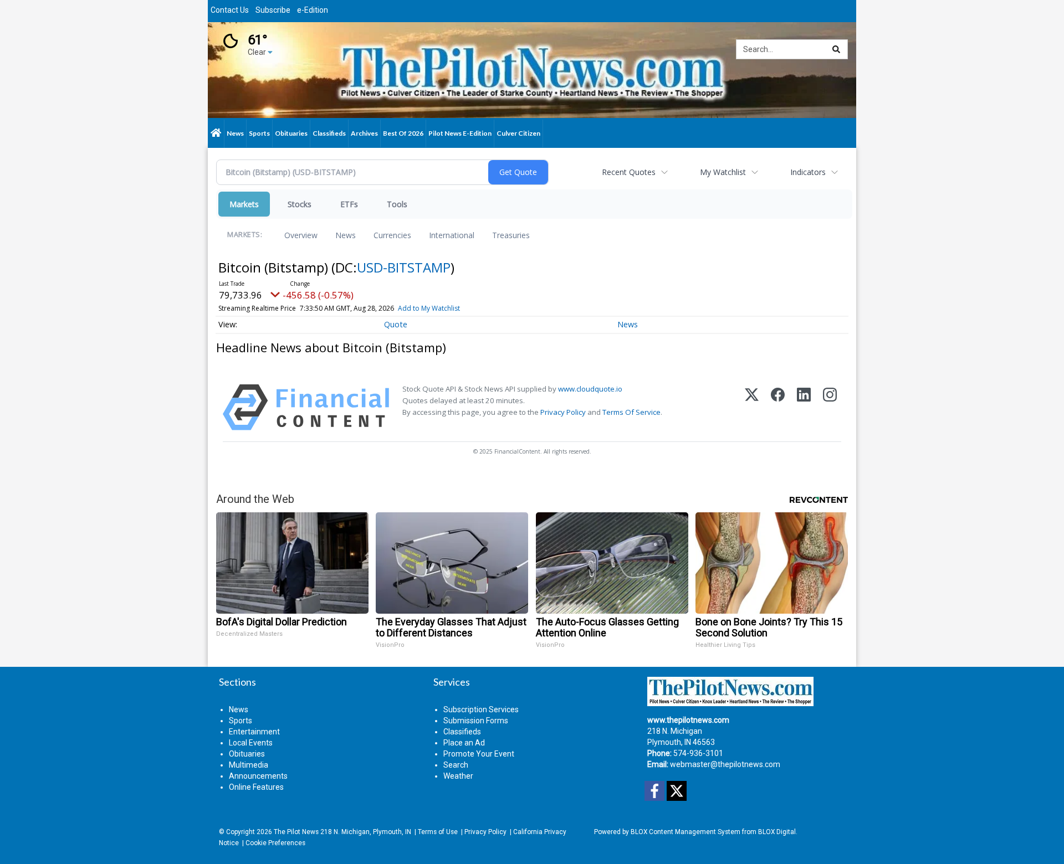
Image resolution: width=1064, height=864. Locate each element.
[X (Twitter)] (751, 407)
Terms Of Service (631, 412)
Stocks (299, 204)
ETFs (349, 204)
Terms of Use (438, 832)
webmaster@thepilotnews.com (725, 764)
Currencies (392, 235)
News (345, 235)
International (451, 235)
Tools (397, 204)
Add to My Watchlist (429, 308)
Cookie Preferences (275, 843)
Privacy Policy (563, 412)
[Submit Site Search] (836, 49)
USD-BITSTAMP (404, 267)
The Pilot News (296, 832)
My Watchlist (723, 172)
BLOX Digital (777, 832)
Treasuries (511, 235)
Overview (301, 235)
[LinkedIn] (803, 407)
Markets (244, 204)
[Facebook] (777, 407)
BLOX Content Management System (685, 832)
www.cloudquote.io (590, 389)
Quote (395, 324)
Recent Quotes (629, 172)
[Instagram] (830, 407)
